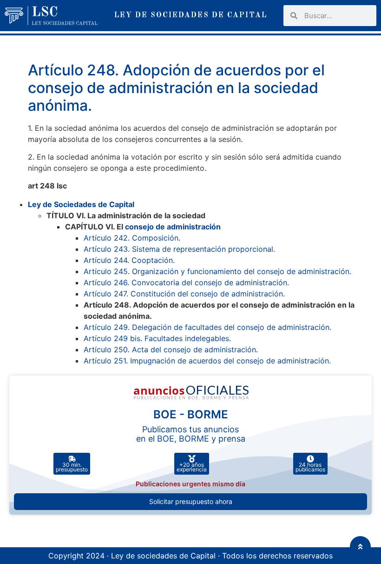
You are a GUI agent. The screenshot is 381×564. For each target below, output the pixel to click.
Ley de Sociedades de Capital (81, 204)
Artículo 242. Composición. (132, 237)
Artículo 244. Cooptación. (129, 260)
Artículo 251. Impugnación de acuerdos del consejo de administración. (207, 360)
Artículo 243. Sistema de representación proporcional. (179, 249)
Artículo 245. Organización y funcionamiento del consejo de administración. (217, 271)
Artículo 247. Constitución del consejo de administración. (184, 293)
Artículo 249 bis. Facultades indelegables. (157, 338)
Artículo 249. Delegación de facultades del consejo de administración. (207, 327)
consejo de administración (173, 226)
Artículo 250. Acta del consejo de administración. (171, 349)
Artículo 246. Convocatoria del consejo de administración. (186, 282)
